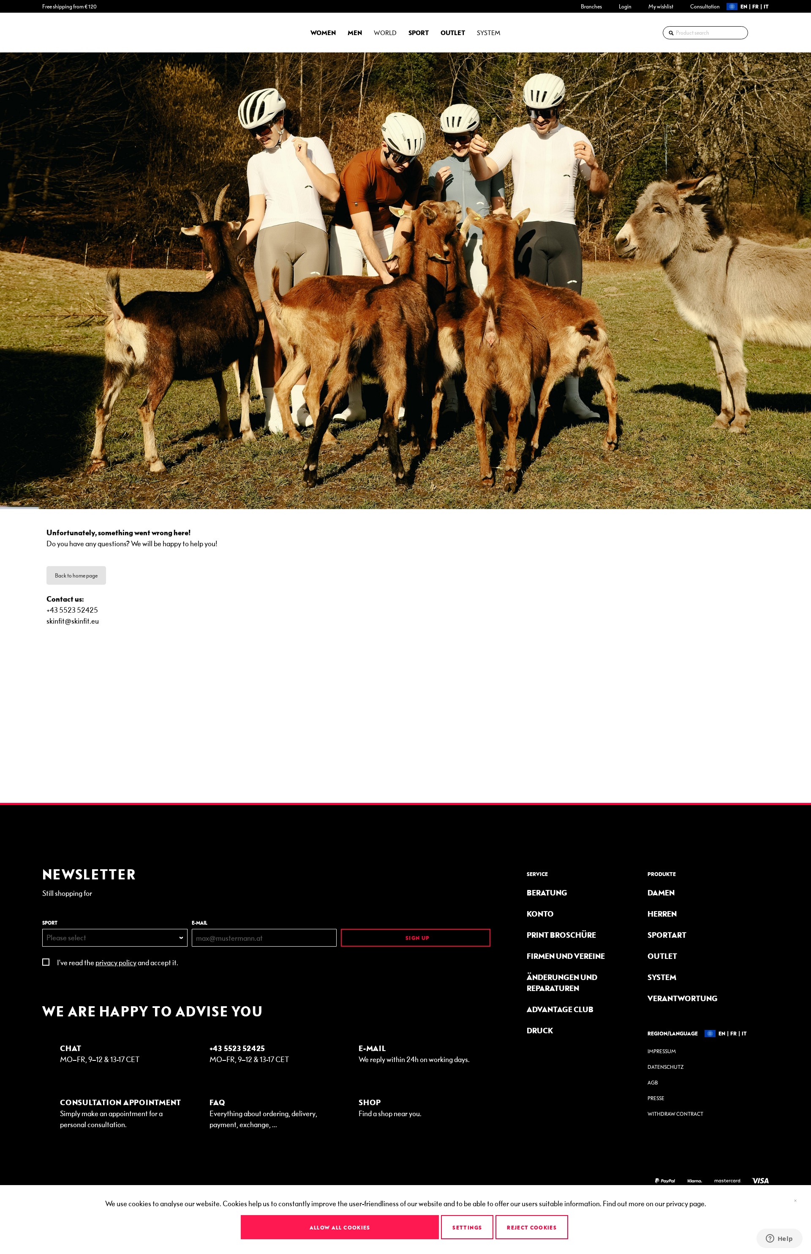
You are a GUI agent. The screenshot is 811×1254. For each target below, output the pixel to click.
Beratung (547, 892)
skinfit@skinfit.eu (72, 620)
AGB (653, 1082)
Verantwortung (683, 998)
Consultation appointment (120, 1102)
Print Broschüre (561, 934)
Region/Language (673, 1033)
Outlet (662, 955)
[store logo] (65, 32)
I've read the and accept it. (117, 962)
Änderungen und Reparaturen (562, 982)
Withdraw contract (675, 1114)
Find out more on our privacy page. (654, 1203)
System (662, 976)
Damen (661, 892)
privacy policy (115, 962)
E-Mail (372, 1047)
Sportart (667, 934)
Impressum (662, 1051)
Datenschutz (665, 1067)
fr (755, 6)
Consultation (705, 6)
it (766, 6)
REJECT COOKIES (532, 1227)
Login (625, 6)
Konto (540, 913)
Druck (540, 1030)
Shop (370, 1102)
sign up (417, 938)
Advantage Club (560, 1009)
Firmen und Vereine (566, 955)
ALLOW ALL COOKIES (340, 1227)
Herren (662, 913)
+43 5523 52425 (238, 1047)
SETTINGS (467, 1227)
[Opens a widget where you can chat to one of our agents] (779, 1239)
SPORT (49, 922)
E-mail (199, 922)
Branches (591, 6)
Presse (656, 1098)
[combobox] (705, 32)
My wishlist (660, 6)
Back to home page (76, 575)
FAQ (218, 1102)
